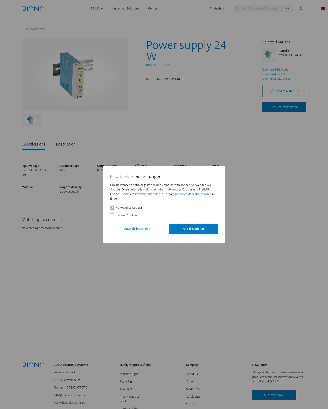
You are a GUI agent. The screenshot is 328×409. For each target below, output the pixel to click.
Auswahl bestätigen (137, 229)
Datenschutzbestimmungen (193, 194)
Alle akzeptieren (193, 229)
